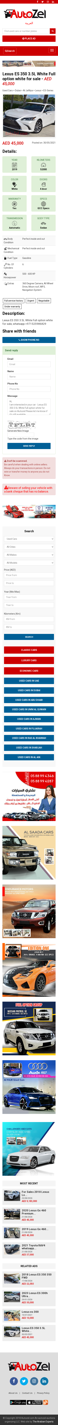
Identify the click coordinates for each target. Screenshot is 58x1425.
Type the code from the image (22, 438)
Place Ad (30, 38)
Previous (7, 115)
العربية (29, 23)
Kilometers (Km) (12, 613)
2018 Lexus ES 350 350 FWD (37, 1276)
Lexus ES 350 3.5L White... (33, 1329)
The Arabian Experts (43, 1421)
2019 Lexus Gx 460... (35, 1229)
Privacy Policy (43, 1393)
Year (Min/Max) (12, 591)
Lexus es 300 (30, 1311)
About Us (13, 1393)
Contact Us (27, 1393)
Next (50, 115)
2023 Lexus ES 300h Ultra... (35, 1294)
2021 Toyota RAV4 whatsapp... (33, 1247)
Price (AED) (10, 570)
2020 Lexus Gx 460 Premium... (34, 1212)
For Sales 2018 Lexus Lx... (35, 1193)
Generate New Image (18, 431)
